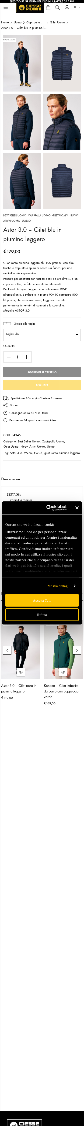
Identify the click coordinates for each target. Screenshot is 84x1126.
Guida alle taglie (24, 324)
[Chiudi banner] (77, 507)
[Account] (67, 7)
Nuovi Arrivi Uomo (33, 447)
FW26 (38, 453)
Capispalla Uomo (35, 22)
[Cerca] (57, 7)
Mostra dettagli (59, 586)
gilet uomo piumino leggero (62, 453)
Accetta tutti (42, 600)
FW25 (28, 453)
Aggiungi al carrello (42, 372)
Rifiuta (42, 615)
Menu (6, 7)
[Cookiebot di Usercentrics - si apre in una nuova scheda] (49, 508)
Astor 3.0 (16, 453)
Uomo (17, 22)
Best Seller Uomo (14, 215)
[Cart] (48, 7)
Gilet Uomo (57, 22)
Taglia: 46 (12, 334)
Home (5, 22)
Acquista (42, 385)
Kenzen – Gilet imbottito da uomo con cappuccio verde (61, 691)
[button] (7, 650)
